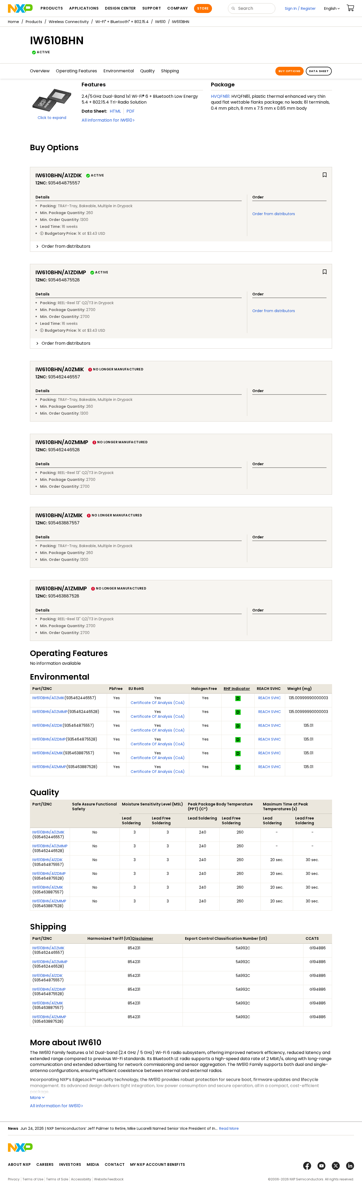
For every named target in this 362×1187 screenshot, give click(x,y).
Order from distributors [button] (66, 246)
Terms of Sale (57, 1179)
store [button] (203, 8)
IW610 (160, 21)
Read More (229, 1128)
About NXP (19, 1164)
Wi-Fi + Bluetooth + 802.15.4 (122, 21)
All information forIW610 (107, 120)
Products (34, 21)
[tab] (181, 246)
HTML (115, 111)
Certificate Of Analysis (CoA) (158, 702)
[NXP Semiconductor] (20, 8)
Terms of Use (33, 1179)
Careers (45, 1164)
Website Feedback (108, 1179)
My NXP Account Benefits (157, 1164)
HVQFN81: (220, 96)
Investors (70, 1164)
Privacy (14, 1179)
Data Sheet (319, 71)
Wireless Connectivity (69, 21)
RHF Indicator (237, 688)
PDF (130, 111)
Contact (115, 1164)
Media (93, 1164)
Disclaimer (142, 938)
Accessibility (81, 1179)
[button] (332, 8)
